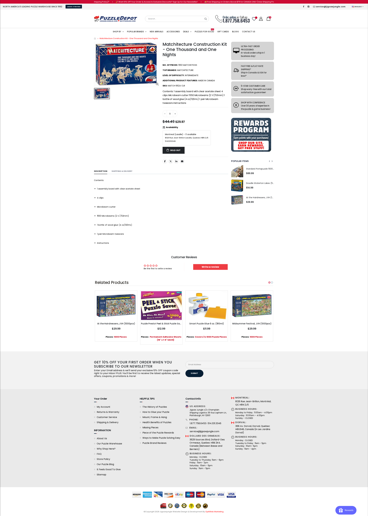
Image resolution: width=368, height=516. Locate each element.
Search (206, 19)
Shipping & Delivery (107, 422)
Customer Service (107, 417)
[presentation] (269, 161)
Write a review (210, 267)
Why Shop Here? (106, 448)
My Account (103, 406)
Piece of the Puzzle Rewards (158, 432)
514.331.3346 (214, 423)
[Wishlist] (254, 19)
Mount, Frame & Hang (154, 417)
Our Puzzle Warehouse (109, 443)
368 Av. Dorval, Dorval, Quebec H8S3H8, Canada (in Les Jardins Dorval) (252, 429)
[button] (269, 282)
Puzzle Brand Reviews (154, 443)
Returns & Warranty (108, 412)
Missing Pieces (150, 427)
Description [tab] (100, 171)
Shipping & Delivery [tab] (122, 171)
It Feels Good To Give (109, 469)
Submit (194, 373)
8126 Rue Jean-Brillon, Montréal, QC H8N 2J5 (253, 403)
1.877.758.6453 (198, 423)
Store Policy (103, 459)
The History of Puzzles (154, 406)
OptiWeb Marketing (214, 511)
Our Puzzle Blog (105, 464)
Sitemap (101, 474)
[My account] (260, 19)
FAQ (99, 454)
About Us (102, 438)
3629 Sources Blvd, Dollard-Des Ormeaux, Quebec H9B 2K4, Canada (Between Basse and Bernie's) (207, 444)
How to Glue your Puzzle (155, 412)
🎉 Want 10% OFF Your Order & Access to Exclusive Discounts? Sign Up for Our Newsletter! (142, 1)
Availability (172, 127)
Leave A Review (73, 6)
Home (95, 38)
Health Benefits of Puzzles (156, 422)
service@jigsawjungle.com (330, 6)
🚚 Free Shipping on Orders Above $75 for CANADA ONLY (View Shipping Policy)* (227, 1)
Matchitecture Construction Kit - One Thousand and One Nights (195, 49)
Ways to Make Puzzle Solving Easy (161, 437)
